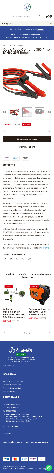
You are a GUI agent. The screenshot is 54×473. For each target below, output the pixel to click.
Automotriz (23, 35)
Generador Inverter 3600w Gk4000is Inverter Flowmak (39, 312)
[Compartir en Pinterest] (23, 259)
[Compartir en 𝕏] (11, 259)
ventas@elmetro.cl (13, 404)
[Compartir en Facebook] (5, 259)
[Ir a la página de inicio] (27, 6)
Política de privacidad (12, 388)
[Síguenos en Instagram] (13, 366)
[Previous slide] (5, 112)
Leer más (36, 29)
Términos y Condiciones (13, 381)
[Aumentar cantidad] (49, 131)
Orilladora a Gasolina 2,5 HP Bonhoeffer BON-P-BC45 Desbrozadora (14, 313)
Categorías (7, 23)
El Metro (45, 247)
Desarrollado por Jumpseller (39, 469)
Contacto (7, 434)
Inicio (13, 35)
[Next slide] (49, 112)
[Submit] (40, 16)
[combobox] (25, 16)
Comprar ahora (27, 146)
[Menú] (4, 16)
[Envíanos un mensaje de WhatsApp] (49, 468)
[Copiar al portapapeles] (29, 259)
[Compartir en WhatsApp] (17, 259)
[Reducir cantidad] (5, 131)
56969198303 (11, 411)
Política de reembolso (12, 385)
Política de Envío (10, 391)
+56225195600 (12, 408)
